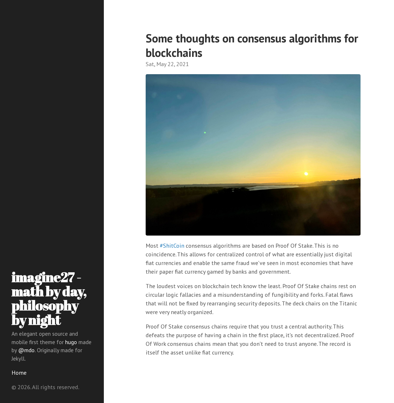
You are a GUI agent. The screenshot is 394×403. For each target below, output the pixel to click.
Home (19, 372)
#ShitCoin (172, 245)
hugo (71, 342)
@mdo (26, 350)
